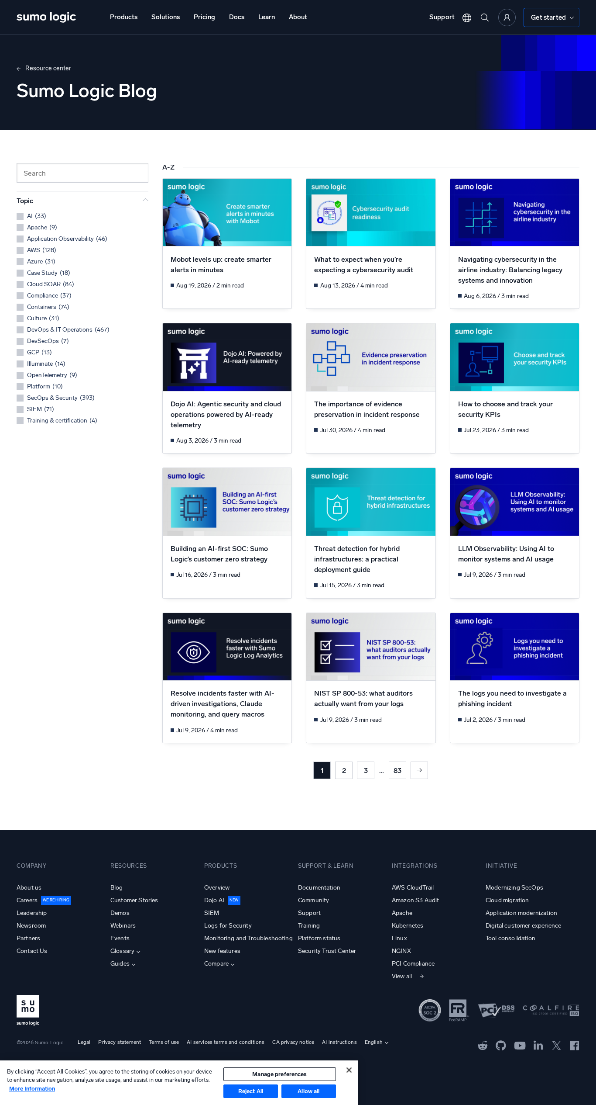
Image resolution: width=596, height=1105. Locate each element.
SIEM (211, 913)
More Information (32, 1088)
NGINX (401, 951)
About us (29, 887)
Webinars (123, 925)
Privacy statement (119, 1042)
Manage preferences (279, 1074)
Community (313, 900)
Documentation (319, 887)
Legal (84, 1042)
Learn (266, 17)
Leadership (32, 913)
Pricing (204, 17)
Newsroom (31, 925)
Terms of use (164, 1042)
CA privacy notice (293, 1042)
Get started (548, 17)
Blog (116, 887)
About (298, 17)
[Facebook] (574, 1044)
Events (120, 938)
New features (222, 951)
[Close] (349, 1070)
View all (402, 976)
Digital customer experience (523, 925)
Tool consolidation (510, 938)
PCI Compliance (413, 963)
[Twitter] (556, 1044)
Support (442, 17)
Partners (28, 938)
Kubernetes (408, 925)
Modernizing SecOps (514, 887)
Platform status (319, 938)
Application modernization (521, 913)
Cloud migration (507, 900)
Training (309, 925)
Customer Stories (134, 900)
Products (123, 17)
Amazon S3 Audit (415, 900)
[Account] (507, 17)
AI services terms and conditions (225, 1042)
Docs (236, 17)
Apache (402, 913)
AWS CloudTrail (413, 887)
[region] (179, 1082)
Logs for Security (228, 925)
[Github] (483, 1044)
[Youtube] (520, 1044)
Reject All (250, 1091)
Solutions (165, 17)
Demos (120, 913)
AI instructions (339, 1042)
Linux (399, 938)
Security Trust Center (327, 951)
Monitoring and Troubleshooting (248, 938)
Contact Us (32, 951)
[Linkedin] (538, 1044)
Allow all (308, 1091)
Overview (216, 887)
